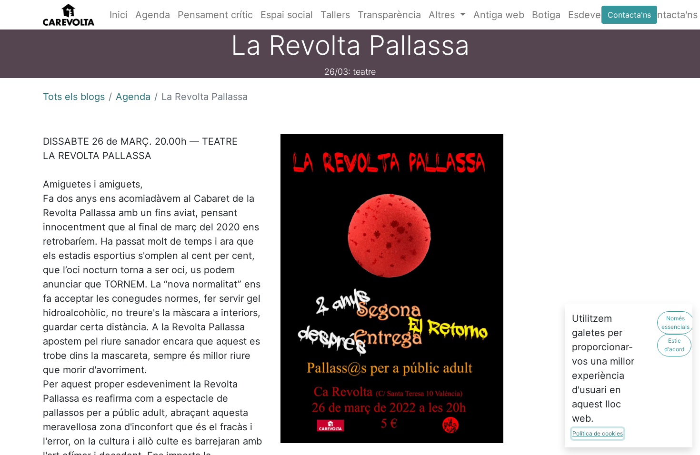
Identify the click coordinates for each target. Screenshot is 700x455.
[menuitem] (118, 15)
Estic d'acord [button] (674, 345)
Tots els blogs (74, 96)
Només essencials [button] (675, 322)
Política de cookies (597, 433)
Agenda (133, 96)
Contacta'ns (629, 15)
